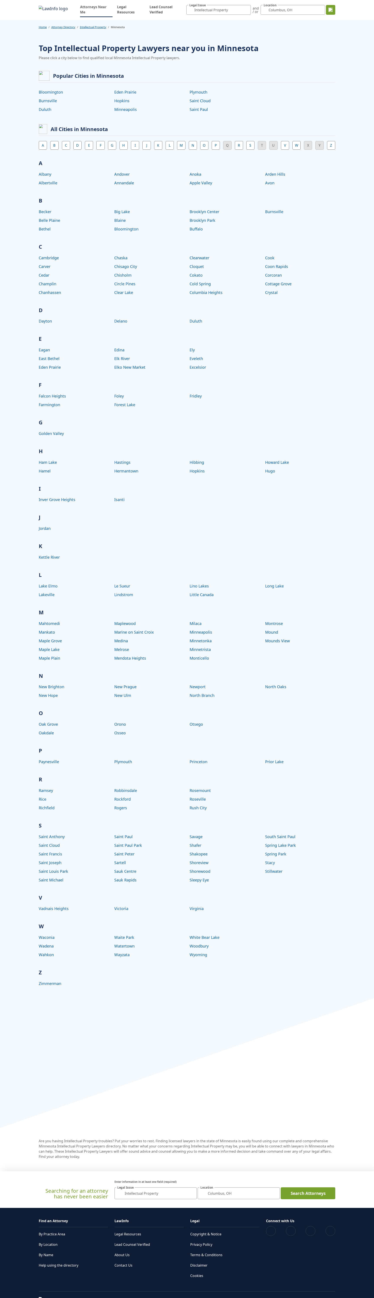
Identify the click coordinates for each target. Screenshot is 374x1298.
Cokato (196, 275)
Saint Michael (51, 880)
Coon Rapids (276, 266)
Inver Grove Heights (57, 499)
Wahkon (46, 954)
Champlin (47, 284)
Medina (121, 641)
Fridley (196, 396)
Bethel (45, 229)
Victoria (121, 908)
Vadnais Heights (54, 908)
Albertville (48, 183)
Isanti (119, 499)
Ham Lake (48, 462)
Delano (120, 321)
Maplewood (125, 623)
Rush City (198, 808)
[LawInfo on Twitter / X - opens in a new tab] (291, 1231)
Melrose (121, 649)
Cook (269, 258)
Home (43, 27)
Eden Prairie (125, 92)
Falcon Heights (52, 396)
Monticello (199, 658)
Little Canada (202, 594)
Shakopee (199, 854)
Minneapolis (125, 109)
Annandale (124, 183)
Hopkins (121, 101)
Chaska (120, 258)
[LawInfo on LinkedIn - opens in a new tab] (330, 1231)
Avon (269, 183)
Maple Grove (50, 641)
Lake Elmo (48, 586)
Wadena (46, 946)
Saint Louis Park (53, 871)
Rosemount (200, 790)
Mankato (47, 632)
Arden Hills (275, 174)
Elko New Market (129, 367)
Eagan (44, 350)
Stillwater (273, 871)
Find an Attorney (53, 1220)
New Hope (48, 695)
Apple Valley (201, 183)
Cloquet (197, 266)
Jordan (45, 528)
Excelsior (198, 367)
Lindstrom (123, 594)
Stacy (270, 862)
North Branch (202, 695)
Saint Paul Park (128, 845)
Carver (44, 266)
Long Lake (274, 586)
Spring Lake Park (280, 845)
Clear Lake (123, 292)
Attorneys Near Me (96, 10)
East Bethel (49, 358)
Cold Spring (200, 284)
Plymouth (198, 92)
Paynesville (49, 761)
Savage (196, 836)
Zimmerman (50, 983)
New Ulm (122, 695)
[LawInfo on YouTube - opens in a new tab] (310, 1231)
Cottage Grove (278, 284)
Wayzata (122, 954)
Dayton (45, 321)
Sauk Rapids (125, 880)
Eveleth (196, 358)
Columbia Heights (206, 292)
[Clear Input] (246, 10)
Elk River (122, 358)
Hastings (122, 462)
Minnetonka (201, 641)
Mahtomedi (49, 623)
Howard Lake (277, 462)
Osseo (120, 733)
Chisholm (123, 275)
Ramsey (46, 790)
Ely (192, 350)
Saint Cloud (200, 101)
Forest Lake (124, 404)
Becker (45, 211)
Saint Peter (124, 854)
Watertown (124, 946)
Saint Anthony (52, 836)
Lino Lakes (199, 586)
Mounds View (277, 641)
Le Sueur (122, 586)
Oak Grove (48, 724)
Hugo (270, 471)
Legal (195, 1220)
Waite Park (124, 937)
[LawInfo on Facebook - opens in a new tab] (271, 1231)
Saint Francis (50, 854)
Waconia (47, 937)
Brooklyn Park (202, 220)
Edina (119, 350)
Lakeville (47, 594)
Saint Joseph (50, 862)
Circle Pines (124, 284)
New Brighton (51, 687)
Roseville (198, 799)
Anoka (195, 174)
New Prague (125, 687)
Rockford (122, 799)
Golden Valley (51, 433)
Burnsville (48, 101)
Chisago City (125, 266)
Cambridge (49, 258)
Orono (120, 724)
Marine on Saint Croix (134, 632)
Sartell (120, 862)
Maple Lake (49, 649)
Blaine (120, 220)
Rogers (120, 808)
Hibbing (197, 462)
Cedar (44, 275)
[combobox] (218, 10)
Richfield (47, 808)
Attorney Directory (63, 27)
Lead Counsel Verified (161, 10)
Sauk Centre (125, 871)
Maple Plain (49, 658)
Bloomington (51, 92)
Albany (45, 174)
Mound (271, 632)
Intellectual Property (93, 27)
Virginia (197, 908)
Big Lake (122, 211)
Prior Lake (274, 761)
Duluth (45, 109)
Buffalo (196, 229)
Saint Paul (199, 109)
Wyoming (198, 954)
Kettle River (49, 557)
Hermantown (126, 471)
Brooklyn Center (204, 211)
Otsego (196, 724)
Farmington (49, 404)
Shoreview (199, 862)
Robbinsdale (125, 790)
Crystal (271, 292)
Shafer (195, 845)
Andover (122, 174)
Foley (119, 396)
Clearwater (199, 258)
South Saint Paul (280, 836)
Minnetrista (200, 649)
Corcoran (273, 275)
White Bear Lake (204, 937)
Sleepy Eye (199, 880)
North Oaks (275, 687)
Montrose (274, 623)
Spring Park (275, 854)
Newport (198, 687)
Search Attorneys (308, 1193)
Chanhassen (50, 292)
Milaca (196, 623)
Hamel (45, 471)
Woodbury (199, 946)
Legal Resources (126, 10)
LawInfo (121, 1220)
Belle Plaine (49, 220)
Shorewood (200, 871)
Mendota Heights (130, 658)
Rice (42, 799)
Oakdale (46, 733)
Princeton (198, 761)
